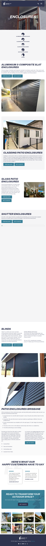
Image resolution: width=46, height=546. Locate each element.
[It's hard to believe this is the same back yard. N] (17, 517)
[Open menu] (41, 3)
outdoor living (35, 431)
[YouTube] (23, 544)
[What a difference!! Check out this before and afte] (6, 529)
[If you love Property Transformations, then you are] (29, 529)
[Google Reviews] (25, 544)
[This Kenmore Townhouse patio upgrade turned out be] (40, 517)
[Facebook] (19, 544)
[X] (27, 544)
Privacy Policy (24, 541)
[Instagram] (21, 544)
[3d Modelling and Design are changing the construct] (6, 517)
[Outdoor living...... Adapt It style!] (40, 529)
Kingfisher (33, 541)
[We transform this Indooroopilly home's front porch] (17, 529)
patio (28, 433)
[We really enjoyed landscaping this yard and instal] (29, 517)
